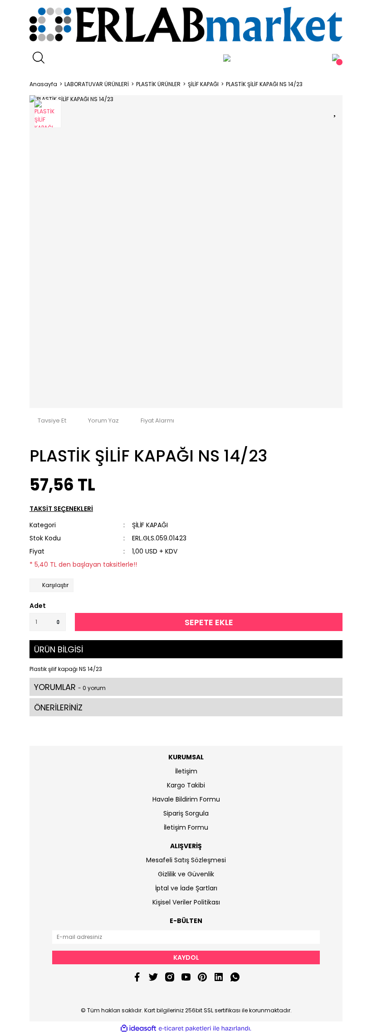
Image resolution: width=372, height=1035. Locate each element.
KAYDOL (186, 957)
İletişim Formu (186, 827)
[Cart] (336, 58)
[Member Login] (226, 57)
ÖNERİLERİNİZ (58, 707)
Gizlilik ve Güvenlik (186, 874)
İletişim (186, 771)
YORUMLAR (70, 687)
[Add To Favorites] (335, 110)
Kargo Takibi (186, 785)
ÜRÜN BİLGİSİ (58, 649)
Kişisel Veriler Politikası (186, 902)
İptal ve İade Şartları (186, 888)
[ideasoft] (138, 1028)
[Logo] (186, 24)
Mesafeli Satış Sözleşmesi (186, 860)
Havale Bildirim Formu (186, 799)
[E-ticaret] (184, 1028)
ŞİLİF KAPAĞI (150, 525)
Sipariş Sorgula (186, 813)
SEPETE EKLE (209, 622)
